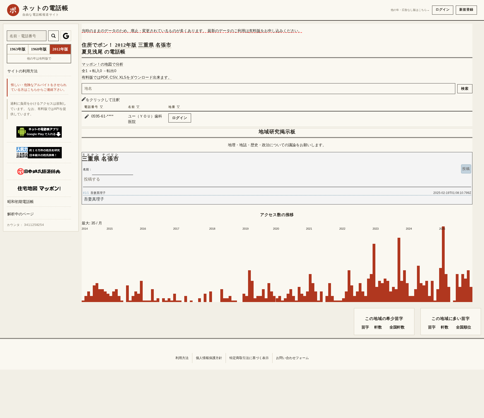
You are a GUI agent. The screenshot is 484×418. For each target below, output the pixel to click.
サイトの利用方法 (22, 71)
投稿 (466, 169)
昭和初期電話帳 (20, 201)
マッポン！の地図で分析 (102, 64)
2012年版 (126, 45)
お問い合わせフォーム (292, 358)
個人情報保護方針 (209, 358)
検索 (465, 88)
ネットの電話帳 (45, 8)
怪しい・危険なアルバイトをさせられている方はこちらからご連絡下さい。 (39, 87)
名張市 (163, 45)
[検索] (53, 36)
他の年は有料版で (39, 58)
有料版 (254, 30)
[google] (65, 36)
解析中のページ (20, 214)
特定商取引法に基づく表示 (249, 358)
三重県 (146, 45)
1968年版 (39, 49)
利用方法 (182, 358)
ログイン (443, 9)
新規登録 (466, 9)
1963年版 (17, 49)
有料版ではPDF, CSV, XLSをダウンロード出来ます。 (127, 77)
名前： (87, 169)
